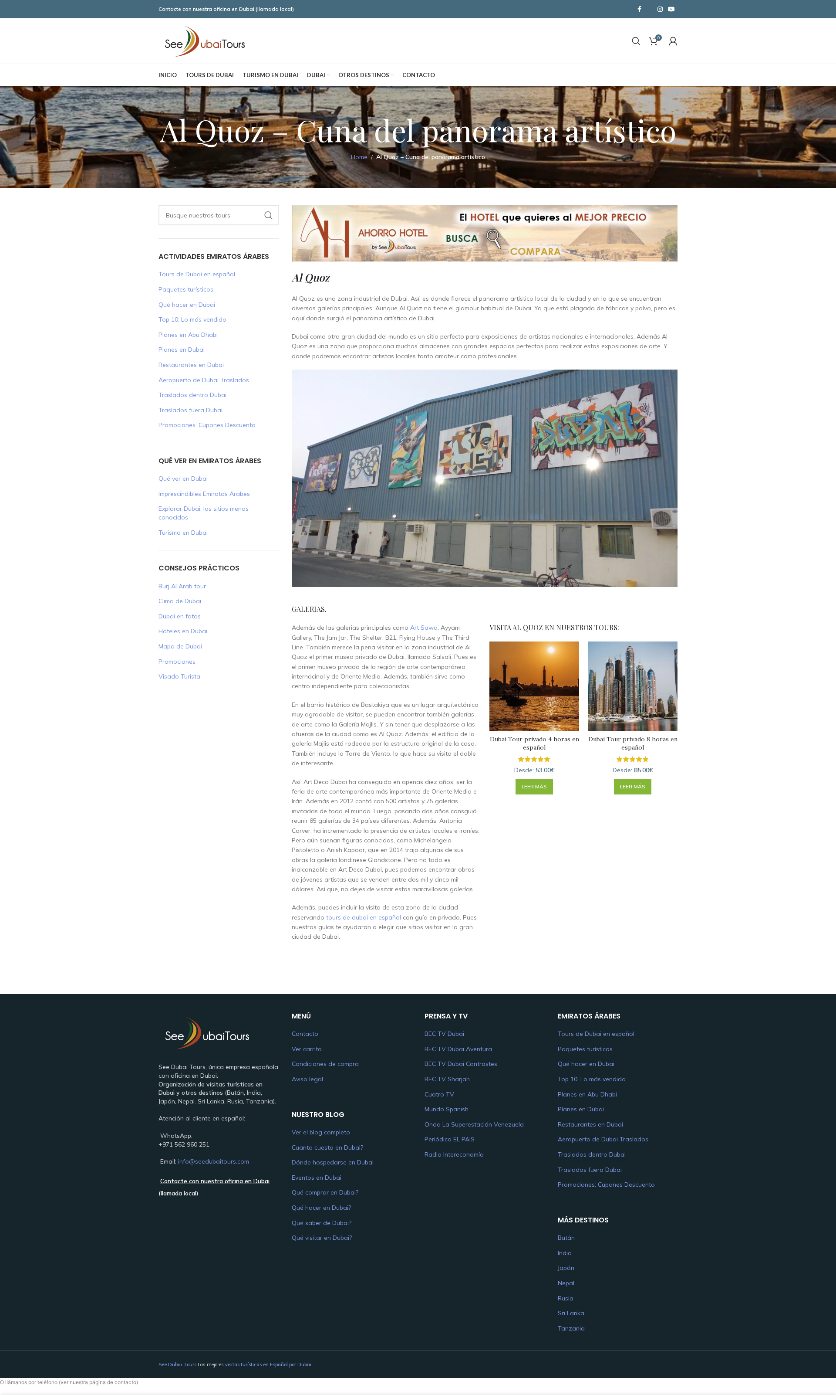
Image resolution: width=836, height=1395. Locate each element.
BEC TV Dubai (444, 1034)
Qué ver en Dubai (183, 478)
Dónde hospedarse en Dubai (333, 1162)
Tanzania (571, 1328)
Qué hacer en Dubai (186, 305)
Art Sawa (424, 627)
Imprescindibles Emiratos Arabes (204, 494)
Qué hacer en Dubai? (321, 1208)
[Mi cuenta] (673, 41)
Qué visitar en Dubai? (322, 1238)
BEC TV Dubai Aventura (458, 1049)
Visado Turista (179, 676)
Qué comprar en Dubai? (325, 1192)
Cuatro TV (439, 1094)
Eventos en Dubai (316, 1177)
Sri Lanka (571, 1313)
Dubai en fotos (179, 616)
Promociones (177, 661)
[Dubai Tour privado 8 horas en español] (633, 686)
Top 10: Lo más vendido (192, 319)
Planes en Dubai (181, 349)
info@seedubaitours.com (213, 1161)
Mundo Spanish (447, 1109)
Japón (566, 1268)
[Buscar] (636, 41)
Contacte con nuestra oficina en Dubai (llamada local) (226, 9)
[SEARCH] (269, 215)
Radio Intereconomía (454, 1154)
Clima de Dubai (179, 601)
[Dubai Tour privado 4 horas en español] (534, 686)
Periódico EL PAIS (450, 1139)
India (565, 1253)
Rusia (565, 1298)
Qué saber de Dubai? (321, 1223)
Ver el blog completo (321, 1132)
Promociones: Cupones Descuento (207, 425)
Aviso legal (307, 1079)
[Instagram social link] (660, 9)
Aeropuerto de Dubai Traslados (203, 380)
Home (359, 157)
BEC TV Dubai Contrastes (461, 1064)
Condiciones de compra (325, 1064)
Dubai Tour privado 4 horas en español (534, 743)
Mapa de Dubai (180, 646)
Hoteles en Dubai (182, 631)
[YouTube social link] (671, 9)
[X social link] (649, 9)
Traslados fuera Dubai (190, 410)
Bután (566, 1238)
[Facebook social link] (639, 9)
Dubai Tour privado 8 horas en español (633, 743)
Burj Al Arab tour (182, 586)
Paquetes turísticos (185, 289)
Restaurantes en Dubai (191, 365)
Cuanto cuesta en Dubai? (327, 1147)
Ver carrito (307, 1049)
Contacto (305, 1034)
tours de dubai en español (363, 917)
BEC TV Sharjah (447, 1079)
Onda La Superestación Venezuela (474, 1124)
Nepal (566, 1283)
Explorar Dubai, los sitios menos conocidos (203, 513)
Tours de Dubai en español (196, 274)
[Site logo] (204, 40)
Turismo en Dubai (183, 532)
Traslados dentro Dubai (192, 395)
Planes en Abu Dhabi (188, 335)
